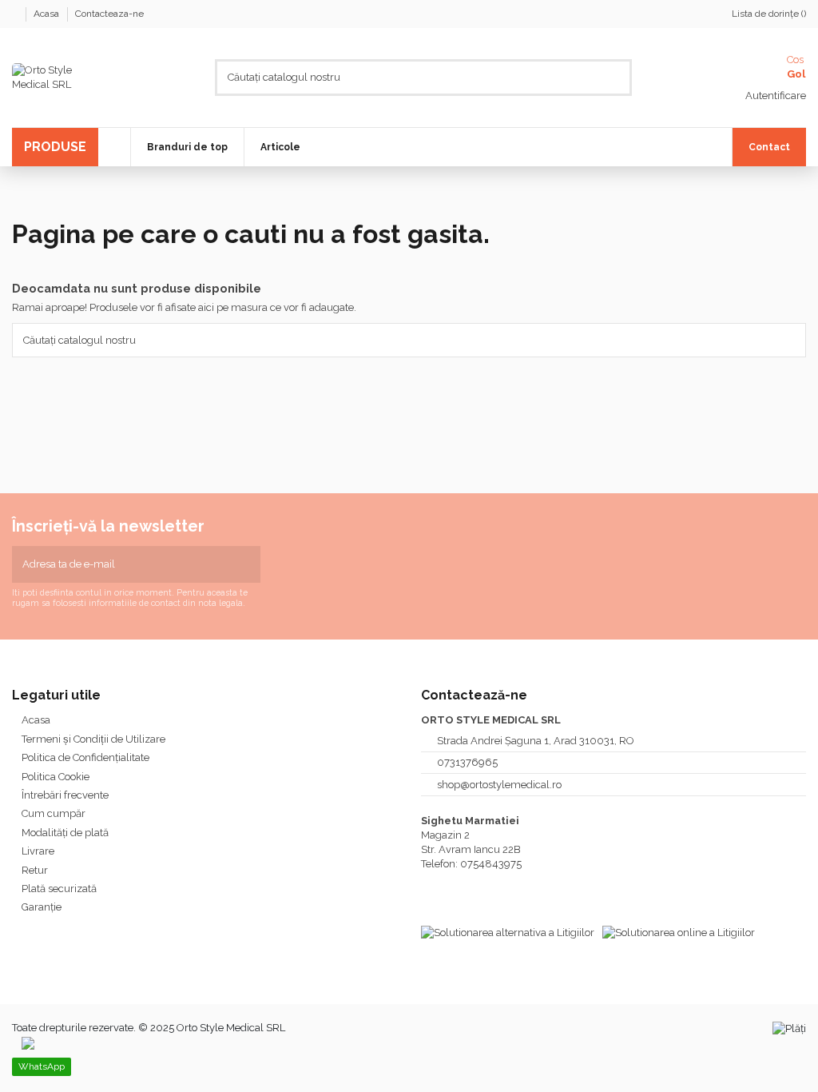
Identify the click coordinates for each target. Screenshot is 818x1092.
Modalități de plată (65, 833)
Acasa (48, 13)
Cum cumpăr (53, 813)
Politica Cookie (55, 777)
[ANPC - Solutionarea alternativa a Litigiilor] (507, 932)
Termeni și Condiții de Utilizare (93, 739)
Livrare (38, 851)
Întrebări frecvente (65, 795)
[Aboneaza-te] (250, 564)
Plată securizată (59, 889)
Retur (35, 870)
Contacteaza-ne (109, 13)
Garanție (42, 907)
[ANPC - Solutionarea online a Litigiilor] (678, 932)
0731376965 (467, 762)
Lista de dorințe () (769, 13)
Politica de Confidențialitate (85, 757)
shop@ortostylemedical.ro (499, 785)
